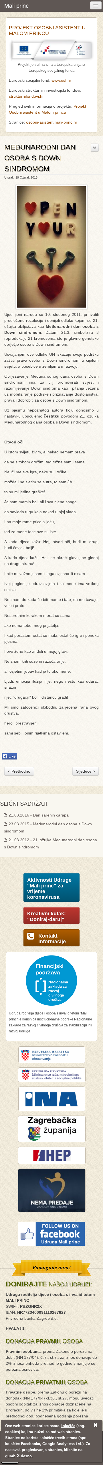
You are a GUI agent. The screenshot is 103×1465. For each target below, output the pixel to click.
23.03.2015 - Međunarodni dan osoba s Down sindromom (48, 827)
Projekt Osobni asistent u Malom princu (47, 30)
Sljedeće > (85, 771)
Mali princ (16, 6)
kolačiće (68, 1426)
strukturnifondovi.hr (26, 96)
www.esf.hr (61, 80)
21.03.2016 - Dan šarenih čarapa (38, 815)
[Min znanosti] (51, 1054)
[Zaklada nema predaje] (52, 1190)
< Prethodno (19, 771)
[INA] (51, 1098)
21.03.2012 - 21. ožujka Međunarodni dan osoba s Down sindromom (50, 843)
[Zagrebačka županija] (52, 1128)
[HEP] (52, 1155)
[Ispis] (95, 148)
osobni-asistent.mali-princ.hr (51, 122)
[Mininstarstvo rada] (52, 1074)
